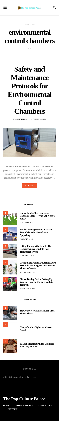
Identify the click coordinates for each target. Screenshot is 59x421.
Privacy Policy (24, 405)
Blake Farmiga (20, 119)
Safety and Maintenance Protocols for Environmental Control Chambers (29, 90)
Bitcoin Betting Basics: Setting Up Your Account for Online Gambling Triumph (37, 282)
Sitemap (13, 409)
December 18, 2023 (27, 272)
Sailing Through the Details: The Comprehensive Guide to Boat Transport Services (36, 249)
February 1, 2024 (27, 256)
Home (6, 405)
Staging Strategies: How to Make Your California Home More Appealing (36, 232)
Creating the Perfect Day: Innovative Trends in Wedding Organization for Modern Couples (38, 265)
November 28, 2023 (27, 289)
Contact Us (45, 405)
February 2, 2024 (27, 239)
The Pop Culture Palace (24, 399)
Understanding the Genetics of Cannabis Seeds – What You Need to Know (37, 216)
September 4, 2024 (27, 222)
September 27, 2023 (38, 119)
